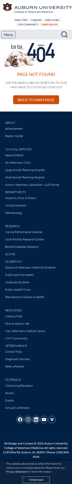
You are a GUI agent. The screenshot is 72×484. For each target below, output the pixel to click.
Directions (52, 20)
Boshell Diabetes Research (22, 247)
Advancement (14, 128)
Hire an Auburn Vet (17, 323)
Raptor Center (14, 136)
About (10, 122)
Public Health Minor (18, 289)
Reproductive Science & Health (24, 297)
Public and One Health (19, 275)
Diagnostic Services (17, 359)
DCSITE (10, 254)
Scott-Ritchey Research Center (24, 239)
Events (9, 400)
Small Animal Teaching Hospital (24, 177)
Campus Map (13, 316)
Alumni (9, 393)
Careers (36, 20)
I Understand (36, 479)
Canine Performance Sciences (23, 232)
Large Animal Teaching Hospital (25, 170)
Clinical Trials (13, 351)
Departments (15, 192)
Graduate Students (17, 282)
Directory (21, 20)
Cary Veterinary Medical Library (25, 331)
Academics (13, 261)
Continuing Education (19, 385)
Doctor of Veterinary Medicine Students (30, 267)
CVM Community (27, 24)
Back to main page (36, 100)
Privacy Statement (16, 471)
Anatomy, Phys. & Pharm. (21, 198)
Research (12, 226)
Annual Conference (17, 408)
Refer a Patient (14, 366)
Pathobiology (13, 213)
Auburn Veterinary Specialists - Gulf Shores (32, 185)
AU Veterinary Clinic (18, 162)
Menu (8, 34)
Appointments (14, 155)
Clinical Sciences (15, 205)
